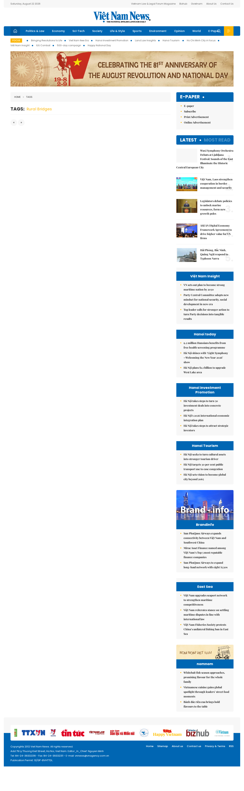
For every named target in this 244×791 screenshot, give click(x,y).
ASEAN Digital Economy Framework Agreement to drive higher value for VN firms (216, 232)
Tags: (17, 109)
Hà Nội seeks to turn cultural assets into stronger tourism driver (205, 457)
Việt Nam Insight (20, 45)
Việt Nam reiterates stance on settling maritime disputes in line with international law (206, 614)
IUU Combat (43, 45)
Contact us (194, 746)
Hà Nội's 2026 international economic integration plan (206, 418)
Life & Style (117, 31)
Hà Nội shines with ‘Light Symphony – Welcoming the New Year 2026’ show (206, 357)
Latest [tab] (188, 140)
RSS (231, 746)
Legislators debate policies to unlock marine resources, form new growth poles (216, 207)
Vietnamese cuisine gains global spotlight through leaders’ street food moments (206, 691)
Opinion (179, 31)
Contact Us (227, 3)
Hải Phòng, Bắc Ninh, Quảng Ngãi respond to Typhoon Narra (214, 254)
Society (97, 31)
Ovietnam (196, 3)
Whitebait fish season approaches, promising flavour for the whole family (204, 677)
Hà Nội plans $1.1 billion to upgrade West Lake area (205, 370)
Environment (157, 31)
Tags (29, 97)
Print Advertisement (196, 117)
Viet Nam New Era (79, 40)
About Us (211, 3)
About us (177, 746)
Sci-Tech (78, 31)
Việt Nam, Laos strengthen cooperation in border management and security (216, 183)
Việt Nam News (122, 16)
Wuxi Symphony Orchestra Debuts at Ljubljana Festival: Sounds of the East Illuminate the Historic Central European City (204, 159)
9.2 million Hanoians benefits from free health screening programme (205, 345)
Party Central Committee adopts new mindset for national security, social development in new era (206, 299)
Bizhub (183, 3)
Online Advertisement (197, 122)
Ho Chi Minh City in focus (201, 40)
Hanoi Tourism (171, 40)
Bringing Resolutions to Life (46, 40)
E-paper (190, 97)
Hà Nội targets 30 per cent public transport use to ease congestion (203, 467)
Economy (58, 31)
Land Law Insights (145, 40)
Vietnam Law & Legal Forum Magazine (153, 3)
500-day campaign (69, 45)
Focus (16, 40)
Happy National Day (99, 45)
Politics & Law (35, 31)
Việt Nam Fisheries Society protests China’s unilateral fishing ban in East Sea (206, 629)
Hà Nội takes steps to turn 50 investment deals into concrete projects (202, 405)
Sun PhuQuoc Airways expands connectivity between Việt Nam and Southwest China (205, 538)
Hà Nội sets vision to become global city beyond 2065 (205, 477)
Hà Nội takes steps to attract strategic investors (206, 428)
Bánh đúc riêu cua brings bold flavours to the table (202, 704)
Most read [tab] (217, 140)
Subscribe (190, 111)
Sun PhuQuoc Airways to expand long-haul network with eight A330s (205, 565)
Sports (137, 31)
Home (17, 97)
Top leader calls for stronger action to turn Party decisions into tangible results (206, 314)
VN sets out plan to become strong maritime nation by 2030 (204, 287)
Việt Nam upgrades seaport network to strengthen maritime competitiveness (205, 600)
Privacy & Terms (215, 746)
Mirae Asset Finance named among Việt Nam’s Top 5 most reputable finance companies (205, 552)
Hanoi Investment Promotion (112, 40)
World (196, 31)
